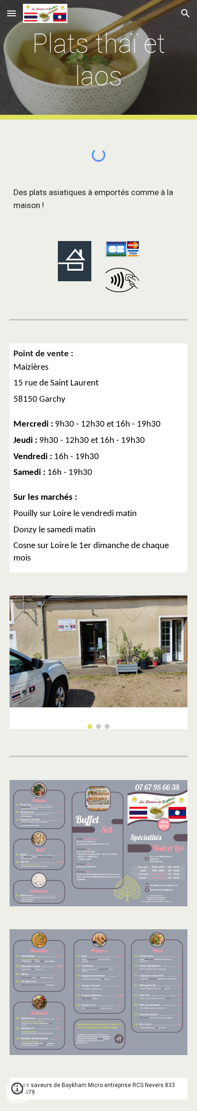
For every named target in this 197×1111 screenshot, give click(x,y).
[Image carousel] (98, 662)
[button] (11, 13)
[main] (98, 60)
